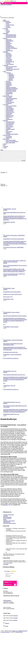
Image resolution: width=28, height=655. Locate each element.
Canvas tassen (9, 59)
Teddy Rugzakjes (9, 108)
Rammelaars (8, 83)
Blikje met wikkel (10, 115)
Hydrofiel (11, 74)
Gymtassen (8, 58)
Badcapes (8, 42)
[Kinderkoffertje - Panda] (15, 282)
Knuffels (8, 86)
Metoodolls (5, 33)
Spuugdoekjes (9, 45)
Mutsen (7, 32)
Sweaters (8, 31)
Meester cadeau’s (9, 126)
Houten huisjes (9, 113)
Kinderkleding (6, 21)
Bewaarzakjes (9, 60)
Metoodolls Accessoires (11, 37)
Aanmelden (5, 564)
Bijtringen (8, 81)
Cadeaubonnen (9, 70)
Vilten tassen (8, 56)
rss (17, 630)
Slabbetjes (8, 44)
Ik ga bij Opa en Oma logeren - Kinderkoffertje (13, 247)
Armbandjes (8, 114)
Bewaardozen (9, 107)
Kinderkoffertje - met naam (9, 222)
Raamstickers (9, 103)
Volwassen (5, 28)
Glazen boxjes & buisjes (11, 105)
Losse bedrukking (10, 64)
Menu (2, 149)
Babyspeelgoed (9, 92)
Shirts (7, 29)
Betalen (5, 519)
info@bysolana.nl (7, 600)
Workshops (5, 146)
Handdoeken (8, 43)
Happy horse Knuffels (10, 140)
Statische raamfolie (10, 102)
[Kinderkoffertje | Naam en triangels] (15, 306)
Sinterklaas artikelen (10, 129)
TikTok (6, 626)
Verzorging (8, 72)
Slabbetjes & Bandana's (11, 87)
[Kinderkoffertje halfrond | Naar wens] (15, 396)
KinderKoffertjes (9, 110)
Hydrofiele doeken (10, 47)
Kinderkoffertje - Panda (8, 299)
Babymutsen (8, 54)
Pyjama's (8, 26)
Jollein (4, 71)
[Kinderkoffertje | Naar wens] (15, 365)
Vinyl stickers (9, 97)
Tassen (7, 118)
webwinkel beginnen (5, 632)
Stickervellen (9, 101)
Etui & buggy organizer (11, 91)
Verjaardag (8, 128)
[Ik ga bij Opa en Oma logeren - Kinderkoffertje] (15, 229)
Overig (7, 94)
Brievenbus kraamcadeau (11, 66)
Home (4, 20)
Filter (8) (23, 160)
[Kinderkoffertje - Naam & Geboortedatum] (15, 334)
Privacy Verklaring (7, 518)
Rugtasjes (8, 49)
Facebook (16, 618)
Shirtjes (7, 23)
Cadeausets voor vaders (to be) (12, 69)
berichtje (5, 504)
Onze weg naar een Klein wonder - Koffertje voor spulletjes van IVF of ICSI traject (14, 274)
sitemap (14, 630)
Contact (5, 147)
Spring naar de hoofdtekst (6, 4)
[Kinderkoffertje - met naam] (15, 203)
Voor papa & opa (9, 124)
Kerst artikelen (9, 131)
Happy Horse (6, 139)
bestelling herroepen (22, 630)
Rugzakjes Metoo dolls (11, 35)
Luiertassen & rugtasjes (11, 89)
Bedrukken (5, 51)
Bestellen (5, 210)
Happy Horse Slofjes (10, 142)
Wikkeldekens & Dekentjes (12, 88)
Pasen (7, 130)
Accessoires (5, 104)
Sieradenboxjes (9, 119)
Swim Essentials (6, 135)
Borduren (5, 38)
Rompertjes (8, 22)
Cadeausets (5, 65)
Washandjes (11, 76)
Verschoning (11, 77)
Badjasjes (11, 78)
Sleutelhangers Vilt (10, 61)
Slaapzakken (8, 82)
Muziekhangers (9, 93)
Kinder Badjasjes (9, 40)
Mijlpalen (8, 132)
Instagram (16, 615)
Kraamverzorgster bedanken (12, 134)
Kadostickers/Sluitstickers (11, 98)
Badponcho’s (9, 39)
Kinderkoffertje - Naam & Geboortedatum (12, 354)
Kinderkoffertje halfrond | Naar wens (11, 414)
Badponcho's (11, 75)
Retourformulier (6, 522)
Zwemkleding (9, 136)
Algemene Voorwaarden (8, 514)
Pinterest (7, 623)
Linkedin (15, 620)
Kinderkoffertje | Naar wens (9, 385)
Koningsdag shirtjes (10, 121)
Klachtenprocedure (7, 517)
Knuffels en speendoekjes (11, 48)
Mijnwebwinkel (19, 632)
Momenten (5, 120)
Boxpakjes (8, 27)
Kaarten (5, 143)
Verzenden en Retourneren (9, 520)
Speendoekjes (9, 85)
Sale (4, 145)
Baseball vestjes (9, 50)
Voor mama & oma (10, 123)
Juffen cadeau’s (9, 125)
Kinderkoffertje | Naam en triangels (10, 326)
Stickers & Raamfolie (7, 96)
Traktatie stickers (9, 99)
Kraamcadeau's (9, 67)
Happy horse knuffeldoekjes (12, 141)
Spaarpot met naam (10, 112)
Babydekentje (9, 55)
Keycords (8, 62)
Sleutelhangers (9, 116)
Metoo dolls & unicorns (11, 34)
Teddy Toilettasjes (10, 109)
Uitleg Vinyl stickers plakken (9, 523)
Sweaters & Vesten (10, 24)
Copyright (5, 515)
